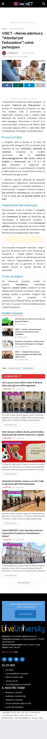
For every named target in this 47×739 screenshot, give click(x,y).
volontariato (28, 368)
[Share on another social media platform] (40, 85)
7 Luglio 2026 (21, 324)
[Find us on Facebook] (4, 659)
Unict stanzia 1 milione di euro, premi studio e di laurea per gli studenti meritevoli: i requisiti (23, 433)
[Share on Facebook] (7, 85)
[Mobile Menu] (3, 3)
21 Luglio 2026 (18, 487)
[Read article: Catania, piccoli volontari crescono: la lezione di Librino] (7, 322)
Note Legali (8, 652)
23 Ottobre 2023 (22, 360)
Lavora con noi (12, 681)
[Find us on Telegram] (16, 659)
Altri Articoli (24, 583)
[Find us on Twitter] (10, 659)
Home (4, 29)
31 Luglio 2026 (18, 389)
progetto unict (14, 368)
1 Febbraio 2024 (21, 337)
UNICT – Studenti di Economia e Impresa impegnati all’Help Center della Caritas (28, 354)
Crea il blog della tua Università (18, 684)
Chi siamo (10, 670)
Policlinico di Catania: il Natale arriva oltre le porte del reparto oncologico (29, 342)
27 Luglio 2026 (18, 438)
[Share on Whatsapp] (18, 85)
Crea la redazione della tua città (18, 703)
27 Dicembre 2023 (22, 347)
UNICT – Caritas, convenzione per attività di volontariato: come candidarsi (28, 331)
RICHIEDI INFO (25, 614)
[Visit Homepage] (23, 3)
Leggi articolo (11, 425)
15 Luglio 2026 (18, 539)
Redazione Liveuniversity (16, 696)
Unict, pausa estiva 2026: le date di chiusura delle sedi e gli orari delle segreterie (22, 384)
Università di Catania (16, 29)
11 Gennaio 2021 (28, 53)
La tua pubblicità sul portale (17, 673)
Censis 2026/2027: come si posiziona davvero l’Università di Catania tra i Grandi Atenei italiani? (22, 533)
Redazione (13, 53)
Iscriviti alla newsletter (14, 707)
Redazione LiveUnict (14, 692)
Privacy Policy (37, 718)
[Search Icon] (43, 3)
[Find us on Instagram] (22, 659)
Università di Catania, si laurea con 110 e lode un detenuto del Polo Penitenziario (23, 482)
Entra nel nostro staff (14, 677)
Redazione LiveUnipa (14, 700)
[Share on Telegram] (29, 85)
